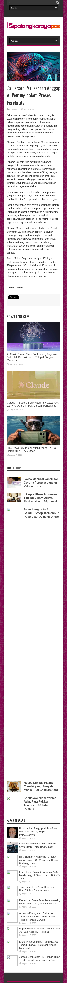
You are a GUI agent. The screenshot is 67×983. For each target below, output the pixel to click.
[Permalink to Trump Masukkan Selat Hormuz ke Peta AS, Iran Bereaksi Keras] (12, 895)
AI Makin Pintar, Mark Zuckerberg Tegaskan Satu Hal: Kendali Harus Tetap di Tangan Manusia (32, 357)
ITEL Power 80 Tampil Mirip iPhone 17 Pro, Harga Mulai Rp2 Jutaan (31, 449)
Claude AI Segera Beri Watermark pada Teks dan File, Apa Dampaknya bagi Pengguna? (33, 404)
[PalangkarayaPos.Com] (33, 27)
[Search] (57, 2)
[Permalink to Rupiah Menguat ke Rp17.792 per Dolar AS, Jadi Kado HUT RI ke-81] (12, 937)
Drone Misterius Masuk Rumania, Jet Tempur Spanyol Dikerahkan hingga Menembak (38, 944)
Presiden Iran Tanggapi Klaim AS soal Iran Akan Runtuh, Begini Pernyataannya (38, 831)
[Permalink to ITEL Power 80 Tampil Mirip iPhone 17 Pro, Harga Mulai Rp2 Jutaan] (33, 443)
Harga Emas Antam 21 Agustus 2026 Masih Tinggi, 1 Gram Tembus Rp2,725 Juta (39, 875)
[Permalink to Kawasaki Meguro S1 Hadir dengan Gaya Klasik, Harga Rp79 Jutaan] (12, 852)
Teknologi (15, 109)
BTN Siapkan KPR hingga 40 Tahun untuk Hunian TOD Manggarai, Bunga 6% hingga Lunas (38, 860)
